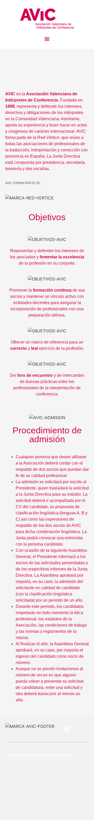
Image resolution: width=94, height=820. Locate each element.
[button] (47, 39)
